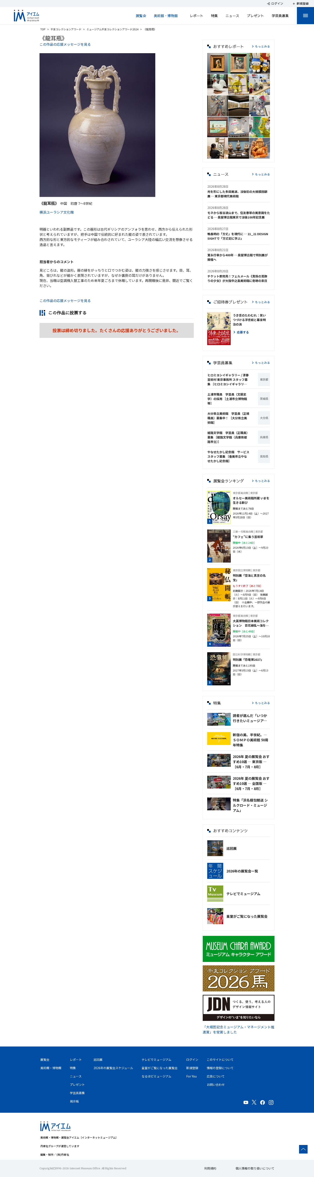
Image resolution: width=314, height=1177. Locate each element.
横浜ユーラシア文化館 (57, 212)
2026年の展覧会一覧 (242, 871)
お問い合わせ (216, 1084)
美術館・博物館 (166, 15)
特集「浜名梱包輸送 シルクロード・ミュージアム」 (250, 805)
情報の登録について (220, 1068)
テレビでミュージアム (243, 893)
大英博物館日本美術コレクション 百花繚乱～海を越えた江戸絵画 (251, 623)
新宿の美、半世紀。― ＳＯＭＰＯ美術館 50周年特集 (250, 740)
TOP (42, 29)
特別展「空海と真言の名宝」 (249, 577)
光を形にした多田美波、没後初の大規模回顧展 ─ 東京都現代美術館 (237, 193)
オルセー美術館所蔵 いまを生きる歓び (251, 500)
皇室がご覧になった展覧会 (246, 916)
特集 (214, 15)
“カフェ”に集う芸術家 (248, 537)
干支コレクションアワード (66, 29)
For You (191, 1076)
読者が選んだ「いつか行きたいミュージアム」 (251, 718)
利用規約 (210, 1168)
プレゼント (255, 15)
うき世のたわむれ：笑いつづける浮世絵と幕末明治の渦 (249, 319)
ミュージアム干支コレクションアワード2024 (112, 29)
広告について (216, 1076)
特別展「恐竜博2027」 (248, 659)
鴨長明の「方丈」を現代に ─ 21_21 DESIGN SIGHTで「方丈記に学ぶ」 (237, 236)
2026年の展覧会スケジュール (113, 1068)
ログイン (192, 1059)
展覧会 (141, 15)
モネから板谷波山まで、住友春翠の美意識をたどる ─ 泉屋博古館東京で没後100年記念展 (238, 215)
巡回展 (231, 848)
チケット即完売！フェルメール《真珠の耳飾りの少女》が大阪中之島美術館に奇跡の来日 (237, 278)
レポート (196, 15)
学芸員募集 (280, 15)
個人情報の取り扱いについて (255, 1168)
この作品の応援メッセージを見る (65, 44)
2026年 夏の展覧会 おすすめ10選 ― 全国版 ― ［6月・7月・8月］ (251, 783)
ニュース (232, 15)
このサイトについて (220, 1059)
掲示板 (74, 1101)
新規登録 (192, 1068)
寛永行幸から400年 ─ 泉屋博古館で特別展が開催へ (237, 257)
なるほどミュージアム (156, 1076)
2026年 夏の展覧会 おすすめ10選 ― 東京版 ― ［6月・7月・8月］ (251, 761)
